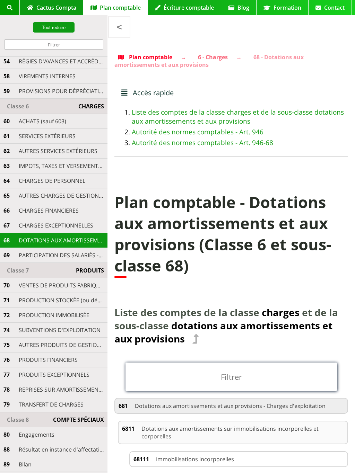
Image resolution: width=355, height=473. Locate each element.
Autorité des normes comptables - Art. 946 (197, 131)
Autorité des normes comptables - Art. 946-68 (202, 142)
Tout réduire (54, 27)
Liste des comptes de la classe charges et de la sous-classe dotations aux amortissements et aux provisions (238, 117)
